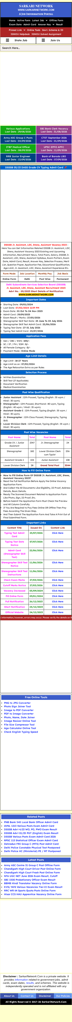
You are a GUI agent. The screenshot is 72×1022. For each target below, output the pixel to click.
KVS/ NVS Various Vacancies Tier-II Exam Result (33, 886)
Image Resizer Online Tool (20, 720)
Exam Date (15, 24)
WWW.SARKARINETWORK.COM (36, 10)
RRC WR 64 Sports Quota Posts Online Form (30, 890)
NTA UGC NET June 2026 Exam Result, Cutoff (30, 875)
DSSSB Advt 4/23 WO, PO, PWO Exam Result (30, 829)
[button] (39, 20)
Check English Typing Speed (21, 731)
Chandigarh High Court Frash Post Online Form (32, 872)
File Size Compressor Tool (19, 724)
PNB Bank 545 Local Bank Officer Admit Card (31, 822)
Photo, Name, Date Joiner (19, 717)
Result (59, 24)
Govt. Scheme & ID (52, 30)
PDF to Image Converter (18, 713)
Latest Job (38, 20)
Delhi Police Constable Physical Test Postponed (32, 847)
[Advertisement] (36, 88)
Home (12, 20)
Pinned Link (15, 30)
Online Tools (33, 30)
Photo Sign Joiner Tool (17, 706)
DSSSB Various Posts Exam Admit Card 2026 (30, 836)
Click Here (57, 533)
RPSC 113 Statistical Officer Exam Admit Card (31, 840)
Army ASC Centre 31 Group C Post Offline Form (32, 865)
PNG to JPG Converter (17, 702)
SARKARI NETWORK (36, 6)
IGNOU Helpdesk (20, 34)
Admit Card (29, 24)
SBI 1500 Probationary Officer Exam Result (29, 879)
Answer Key (44, 24)
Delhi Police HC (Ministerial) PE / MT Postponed (32, 851)
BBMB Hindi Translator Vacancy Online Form (30, 883)
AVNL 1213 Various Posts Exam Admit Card (29, 825)
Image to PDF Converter (18, 710)
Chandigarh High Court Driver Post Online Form (32, 868)
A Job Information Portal (36, 14)
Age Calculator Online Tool (20, 728)
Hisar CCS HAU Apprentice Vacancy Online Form (32, 894)
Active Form (23, 20)
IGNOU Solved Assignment (46, 34)
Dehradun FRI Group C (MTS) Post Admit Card (31, 843)
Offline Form (56, 20)
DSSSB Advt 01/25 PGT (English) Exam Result (31, 833)
